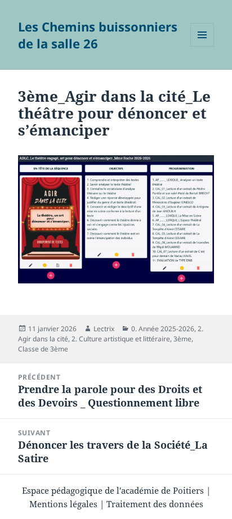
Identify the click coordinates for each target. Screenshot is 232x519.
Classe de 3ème (43, 349)
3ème (182, 339)
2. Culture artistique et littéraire (121, 339)
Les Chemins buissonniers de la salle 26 (97, 35)
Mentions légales (63, 503)
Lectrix (103, 328)
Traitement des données (154, 503)
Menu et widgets (202, 46)
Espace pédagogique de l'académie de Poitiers (113, 490)
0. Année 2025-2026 (162, 328)
